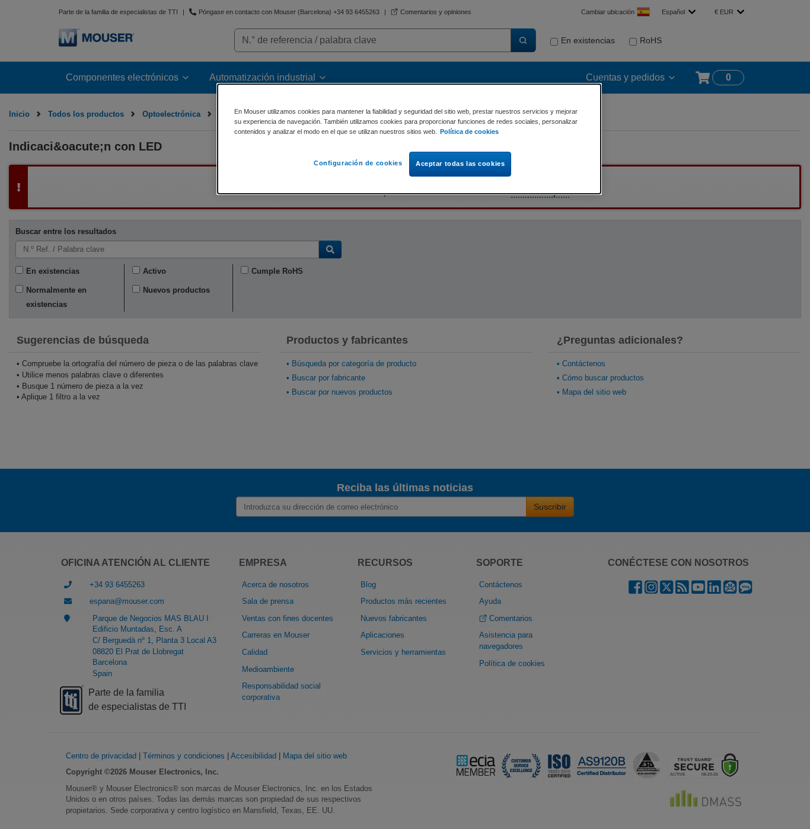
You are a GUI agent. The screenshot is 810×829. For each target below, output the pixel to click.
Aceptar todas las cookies (460, 163)
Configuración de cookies (358, 163)
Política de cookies (469, 131)
